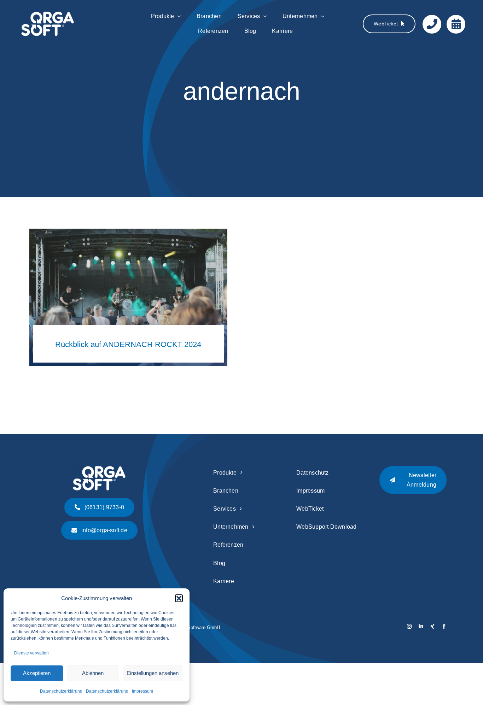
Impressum (142, 691)
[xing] (432, 626)
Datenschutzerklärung (61, 691)
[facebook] (444, 626)
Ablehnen (93, 673)
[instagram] (409, 626)
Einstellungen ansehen (153, 673)
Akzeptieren (37, 673)
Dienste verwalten (31, 653)
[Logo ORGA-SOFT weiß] (47, 14)
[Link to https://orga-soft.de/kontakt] (432, 24)
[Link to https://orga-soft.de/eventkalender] (456, 24)
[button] (178, 598)
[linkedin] (421, 626)
